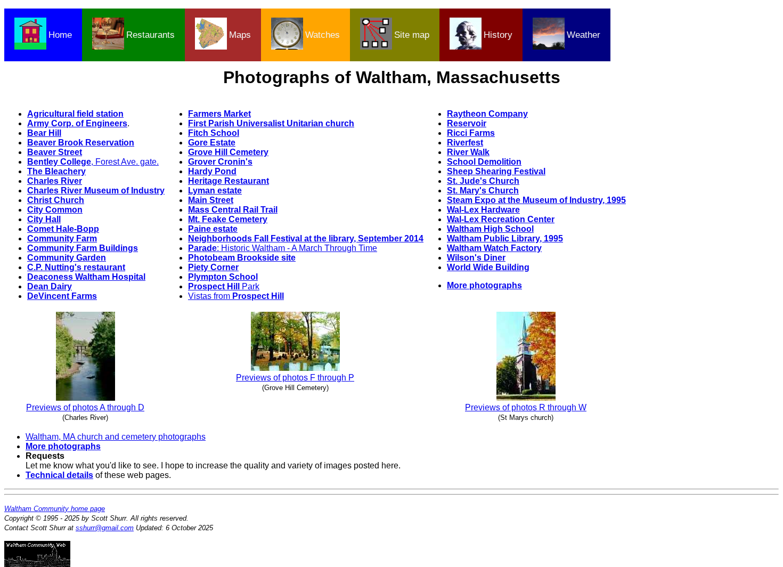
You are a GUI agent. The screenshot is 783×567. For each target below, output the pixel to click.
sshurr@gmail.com (105, 528)
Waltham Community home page (54, 509)
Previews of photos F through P (295, 377)
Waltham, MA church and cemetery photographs (116, 436)
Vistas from (236, 296)
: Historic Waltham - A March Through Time (282, 248)
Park (223, 286)
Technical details (59, 475)
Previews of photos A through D (85, 407)
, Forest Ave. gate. (93, 161)
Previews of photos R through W (525, 407)
